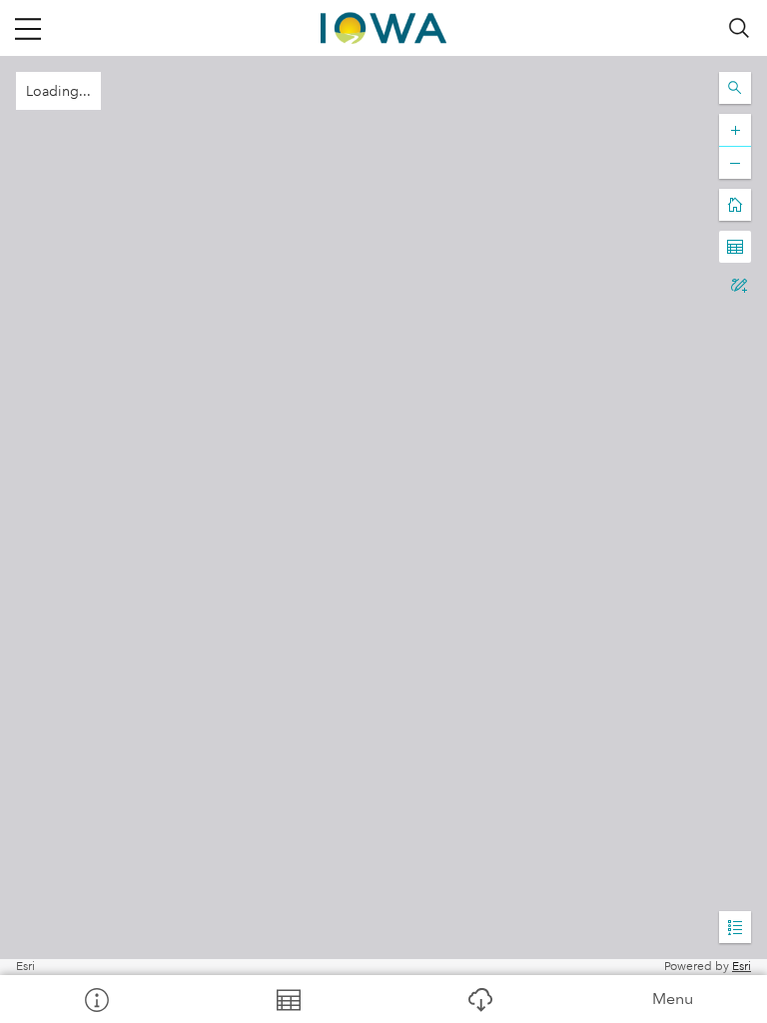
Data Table (288, 999)
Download (479, 999)
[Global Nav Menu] (28, 28)
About (96, 999)
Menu (672, 998)
